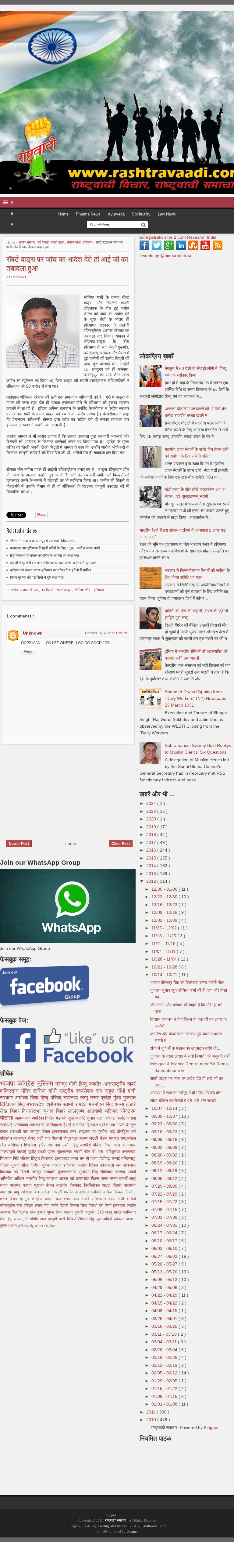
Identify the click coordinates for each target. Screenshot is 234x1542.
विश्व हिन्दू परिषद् (46, 1098)
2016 (151, 850)
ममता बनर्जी (119, 1178)
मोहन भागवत (110, 1138)
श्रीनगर (55, 1104)
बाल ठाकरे (82, 1199)
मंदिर (27, 1091)
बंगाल (51, 1185)
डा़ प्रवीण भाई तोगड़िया (111, 1131)
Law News (167, 214)
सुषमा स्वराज (53, 1165)
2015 (151, 858)
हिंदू (76, 1144)
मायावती (51, 1171)
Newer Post (19, 844)
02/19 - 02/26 (165, 1357)
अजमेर (16, 1185)
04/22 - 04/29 (165, 1295)
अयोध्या (22, 1098)
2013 (151, 873)
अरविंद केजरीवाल (77, 1192)
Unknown (33, 633)
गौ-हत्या (92, 1158)
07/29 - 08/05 (165, 1186)
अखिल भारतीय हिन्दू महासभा (36, 1178)
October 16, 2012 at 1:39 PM (106, 633)
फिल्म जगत (100, 1178)
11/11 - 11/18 (164, 943)
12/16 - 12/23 (165, 904)
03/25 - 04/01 (165, 1318)
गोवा (47, 1206)
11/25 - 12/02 (164, 927)
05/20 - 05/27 (165, 1263)
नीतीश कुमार (10, 1165)
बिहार (62, 1111)
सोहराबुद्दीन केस (12, 1206)
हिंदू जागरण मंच (39, 1226)
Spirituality (141, 214)
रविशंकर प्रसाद (114, 1171)
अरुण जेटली (89, 1138)
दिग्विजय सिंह (13, 1104)
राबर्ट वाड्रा (58, 242)
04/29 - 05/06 (165, 1287)
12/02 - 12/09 (165, 920)
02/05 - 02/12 (165, 1372)
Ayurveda (116, 214)
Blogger (211, 1427)
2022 (151, 811)
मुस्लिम (46, 1083)
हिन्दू (84, 1084)
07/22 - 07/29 (165, 1194)
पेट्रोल (24, 1212)
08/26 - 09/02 (165, 1155)
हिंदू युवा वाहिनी (101, 1219)
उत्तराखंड (83, 1178)
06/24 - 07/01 (165, 1225)
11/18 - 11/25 (164, 935)
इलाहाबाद (62, 1158)
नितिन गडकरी (56, 1118)
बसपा (68, 1199)
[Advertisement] (51, 788)
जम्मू (85, 1098)
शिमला (75, 1206)
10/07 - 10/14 (165, 1108)
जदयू (109, 1212)
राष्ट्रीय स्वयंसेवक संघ (82, 1091)
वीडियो (131, 1199)
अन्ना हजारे (125, 1104)
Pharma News (88, 214)
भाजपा (8, 1083)
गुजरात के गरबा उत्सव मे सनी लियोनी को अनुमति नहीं (189, 1056)
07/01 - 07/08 (165, 1217)
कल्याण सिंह (9, 1212)
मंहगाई (22, 1151)
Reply (28, 651)
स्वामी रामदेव (75, 1104)
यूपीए (32, 1151)
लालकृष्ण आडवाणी (86, 1111)
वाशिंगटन (16, 1144)
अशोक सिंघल (88, 1165)
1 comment (16, 277)
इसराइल (119, 1206)
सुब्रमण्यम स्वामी (70, 1151)
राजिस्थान (100, 1199)
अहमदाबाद (23, 1118)
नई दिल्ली (43, 242)
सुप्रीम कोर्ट (77, 1118)
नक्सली (57, 1191)
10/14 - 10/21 (165, 974)
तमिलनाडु (128, 1158)
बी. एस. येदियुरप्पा (107, 1151)
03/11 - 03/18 (164, 1334)
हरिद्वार (29, 1206)
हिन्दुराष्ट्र (71, 1138)
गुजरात (129, 1098)
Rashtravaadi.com (153, 1526)
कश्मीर (96, 1084)
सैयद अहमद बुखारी (70, 1212)
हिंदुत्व (36, 1158)
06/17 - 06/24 (165, 1232)
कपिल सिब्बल (114, 1192)
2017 (151, 842)
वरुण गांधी (117, 1199)
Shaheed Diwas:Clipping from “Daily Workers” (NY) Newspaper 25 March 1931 (196, 698)
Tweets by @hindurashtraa (165, 255)
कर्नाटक (123, 1118)
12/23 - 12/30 (165, 896)
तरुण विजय (10, 1199)
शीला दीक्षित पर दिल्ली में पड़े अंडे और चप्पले (183, 1100)
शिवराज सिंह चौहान (15, 1158)
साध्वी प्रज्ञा (47, 1151)
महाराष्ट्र (20, 1138)
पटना (101, 1118)
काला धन (78, 1158)
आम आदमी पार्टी (53, 1219)
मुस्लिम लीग (9, 1226)
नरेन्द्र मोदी (67, 1084)
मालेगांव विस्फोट (70, 1185)
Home (63, 214)
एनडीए (131, 1206)
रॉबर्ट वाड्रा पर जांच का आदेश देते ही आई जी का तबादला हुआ (67, 263)
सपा (133, 1118)
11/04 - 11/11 (164, 951)
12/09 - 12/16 (165, 912)
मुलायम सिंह (90, 1171)
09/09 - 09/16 (165, 1139)
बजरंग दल (54, 1199)
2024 (151, 803)
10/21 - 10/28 (165, 967)
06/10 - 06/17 (165, 1240)
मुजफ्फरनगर (68, 1171)
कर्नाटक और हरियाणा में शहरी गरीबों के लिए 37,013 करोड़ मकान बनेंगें (55, 548)
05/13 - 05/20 (165, 1271)
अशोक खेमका (27, 242)
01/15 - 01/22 (165, 1388)
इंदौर (43, 1144)
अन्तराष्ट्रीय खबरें (119, 1084)
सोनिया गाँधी (74, 242)
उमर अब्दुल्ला (81, 1131)
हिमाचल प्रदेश (98, 1124)
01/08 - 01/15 (165, 1396)
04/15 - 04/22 (165, 1303)
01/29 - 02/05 (165, 1380)
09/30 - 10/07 (165, 1116)
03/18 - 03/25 (165, 1326)
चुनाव (92, 1118)
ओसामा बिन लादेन (36, 1191)
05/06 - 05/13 (165, 1279)
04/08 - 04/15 (165, 1310)
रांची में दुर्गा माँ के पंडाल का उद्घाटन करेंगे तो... (185, 1048)
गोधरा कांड (112, 1144)
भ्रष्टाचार (129, 1151)
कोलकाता (108, 1165)
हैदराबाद (48, 1158)
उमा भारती (117, 1124)
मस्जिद (113, 1111)
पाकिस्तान (10, 1091)
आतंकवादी (37, 1124)
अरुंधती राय (19, 1131)
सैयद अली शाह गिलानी (45, 1138)
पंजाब (47, 1131)
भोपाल (111, 1118)
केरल (4, 1131)
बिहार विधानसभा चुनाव (33, 1111)
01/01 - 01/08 (165, 1404)
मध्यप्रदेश (37, 1104)
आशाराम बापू (10, 1191)
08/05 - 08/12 (165, 1178)
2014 (151, 865)
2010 (151, 1419)
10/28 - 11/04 (164, 959)
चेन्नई (117, 1158)
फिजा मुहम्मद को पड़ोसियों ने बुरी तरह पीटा (37, 577)
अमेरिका (38, 1118)
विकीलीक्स (93, 1185)
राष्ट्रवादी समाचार (115, 1520)
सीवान (52, 1226)
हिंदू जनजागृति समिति (23, 1219)
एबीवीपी (97, 1192)
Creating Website (109, 1526)
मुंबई (118, 1098)
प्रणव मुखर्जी (34, 1185)
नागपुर (38, 1171)
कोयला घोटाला (125, 1219)
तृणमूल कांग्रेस (32, 1199)
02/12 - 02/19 (165, 1365)
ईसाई (68, 1124)
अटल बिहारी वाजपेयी (119, 1185)
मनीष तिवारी (60, 1206)
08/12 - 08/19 (165, 1170)
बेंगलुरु (131, 1124)
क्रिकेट (130, 1192)
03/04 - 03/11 (164, 1341)
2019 (151, 826)
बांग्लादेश (80, 1124)
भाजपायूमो (8, 1151)
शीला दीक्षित (31, 1165)
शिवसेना (31, 1144)
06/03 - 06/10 (165, 1248)
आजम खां (67, 1178)
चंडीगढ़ (105, 1158)
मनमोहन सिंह (102, 1104)
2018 (151, 834)
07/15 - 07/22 (165, 1201)
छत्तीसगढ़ (24, 1226)
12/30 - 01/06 (165, 889)
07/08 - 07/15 (165, 1209)
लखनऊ (71, 1098)
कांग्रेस (27, 1083)
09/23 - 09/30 (165, 1123)
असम (39, 1206)
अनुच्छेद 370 (95, 1212)
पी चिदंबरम (54, 1124)
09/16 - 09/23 (165, 1131)
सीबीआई (7, 1124)
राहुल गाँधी (116, 1091)
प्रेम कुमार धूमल (43, 1212)
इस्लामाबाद (61, 1131)
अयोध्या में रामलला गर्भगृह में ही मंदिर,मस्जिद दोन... (187, 1092)
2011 (151, 1412)
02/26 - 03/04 (165, 1349)
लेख (5, 1111)
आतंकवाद (21, 1124)
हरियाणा (88, 242)
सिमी (109, 1206)
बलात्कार (129, 1144)
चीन (88, 1151)
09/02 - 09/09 (165, 1147)
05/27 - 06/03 (165, 1256)
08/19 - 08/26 (165, 1162)
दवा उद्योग (64, 1144)
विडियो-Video (78, 1219)
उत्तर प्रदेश (101, 1098)
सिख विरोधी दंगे (92, 1206)
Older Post (121, 844)
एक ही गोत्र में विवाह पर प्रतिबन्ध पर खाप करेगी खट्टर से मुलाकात (53, 563)
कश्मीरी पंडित (91, 1144)
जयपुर (35, 1131)
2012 (151, 881)
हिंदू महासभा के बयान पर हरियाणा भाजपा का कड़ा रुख (44, 555)
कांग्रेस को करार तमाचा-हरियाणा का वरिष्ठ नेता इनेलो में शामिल (50, 570)
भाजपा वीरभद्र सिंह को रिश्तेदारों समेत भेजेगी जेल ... (189, 982)
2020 (151, 818)
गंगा (51, 1144)
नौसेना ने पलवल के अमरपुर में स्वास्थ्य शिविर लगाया (43, 541)
